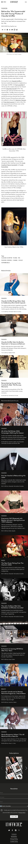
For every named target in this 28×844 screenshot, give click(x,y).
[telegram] (17, 29)
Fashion (4, 8)
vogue (20, 260)
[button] (25, 228)
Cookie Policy (14, 841)
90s (19, 258)
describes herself (11, 88)
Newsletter (14, 836)
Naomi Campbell (12, 165)
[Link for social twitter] (9, 830)
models (9, 260)
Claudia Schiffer (16, 81)
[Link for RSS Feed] (19, 830)
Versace (23, 100)
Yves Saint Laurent (9, 102)
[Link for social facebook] (12, 830)
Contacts (14, 834)
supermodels (5, 262)
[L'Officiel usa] (14, 2)
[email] (2, 29)
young (15, 258)
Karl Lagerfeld (19, 85)
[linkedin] (10, 29)
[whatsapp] (14, 29)
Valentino (18, 100)
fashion (3, 260)
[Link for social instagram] (15, 830)
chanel (15, 260)
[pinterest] (7, 29)
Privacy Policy (22, 812)
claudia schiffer (6, 258)
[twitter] (12, 29)
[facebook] (5, 29)
